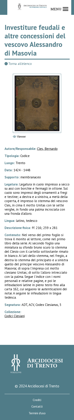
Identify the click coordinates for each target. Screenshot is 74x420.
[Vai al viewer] (37, 103)
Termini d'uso (37, 413)
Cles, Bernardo (47, 149)
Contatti (37, 406)
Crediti (37, 400)
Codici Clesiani (15, 316)
